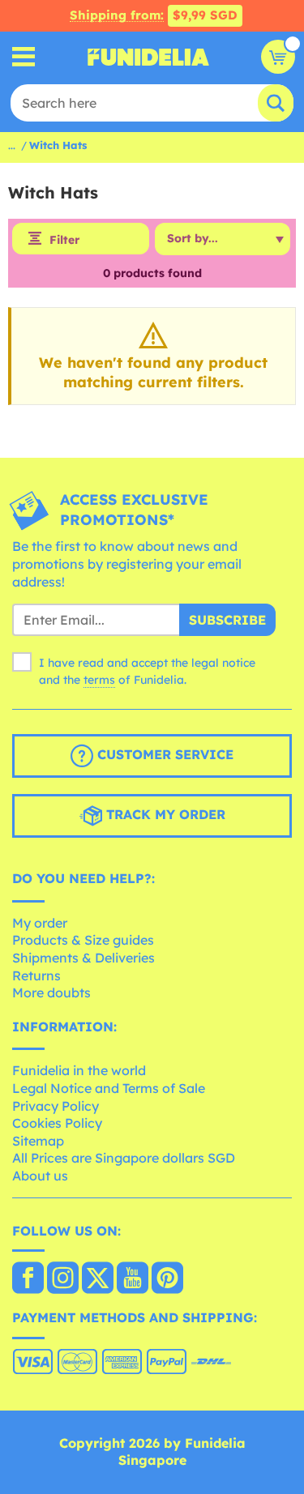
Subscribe (227, 620)
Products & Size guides (83, 940)
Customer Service (163, 754)
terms (99, 679)
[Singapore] (28, 1279)
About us (40, 1175)
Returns (36, 975)
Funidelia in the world (79, 1070)
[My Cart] (278, 57)
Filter (64, 240)
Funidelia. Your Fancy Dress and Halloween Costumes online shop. (148, 57)
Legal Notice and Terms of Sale (108, 1088)
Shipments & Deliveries (83, 958)
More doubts (51, 992)
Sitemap (38, 1141)
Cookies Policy (57, 1123)
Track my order (163, 814)
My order (39, 923)
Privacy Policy (55, 1106)
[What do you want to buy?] (24, 57)
